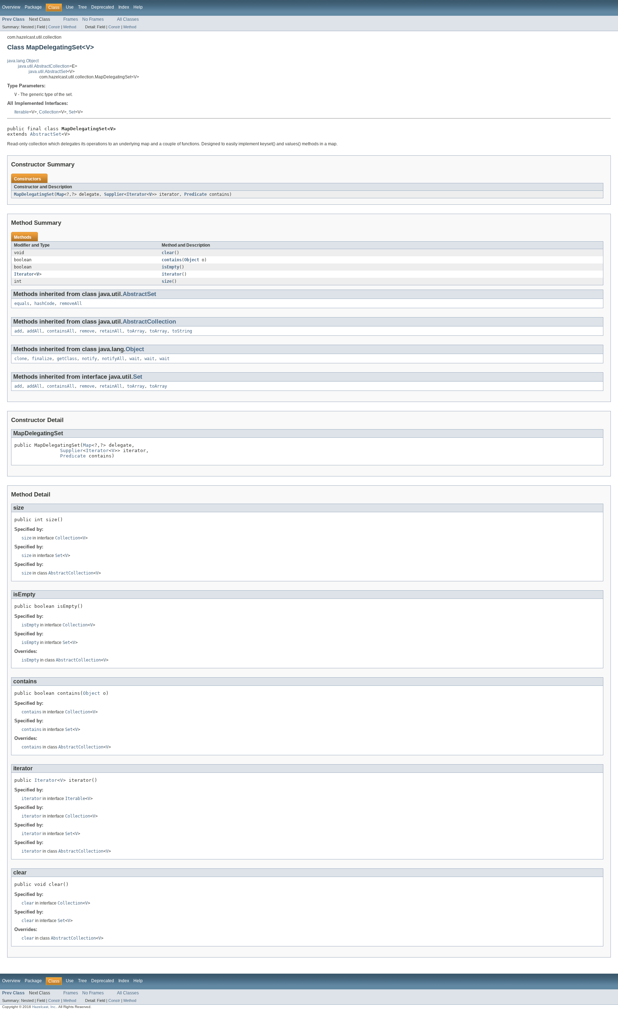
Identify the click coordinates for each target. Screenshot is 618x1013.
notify (89, 358)
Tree (82, 7)
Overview (11, 7)
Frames (70, 19)
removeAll (70, 303)
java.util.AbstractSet (48, 71)
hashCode (44, 303)
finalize (42, 358)
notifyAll (113, 358)
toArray (135, 331)
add (18, 331)
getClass (67, 358)
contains (172, 259)
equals (21, 303)
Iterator (137, 194)
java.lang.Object (23, 60)
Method (69, 27)
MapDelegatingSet (34, 194)
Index (123, 7)
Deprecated (102, 7)
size (167, 281)
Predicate (195, 194)
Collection (49, 112)
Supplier (114, 194)
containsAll (60, 331)
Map (60, 194)
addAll (34, 331)
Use (70, 7)
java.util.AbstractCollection (43, 66)
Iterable (21, 112)
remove (86, 331)
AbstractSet (46, 134)
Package (33, 7)
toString (182, 331)
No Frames (93, 19)
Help (138, 7)
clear (168, 252)
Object (191, 259)
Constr (54, 27)
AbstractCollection (149, 321)
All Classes (128, 19)
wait (134, 358)
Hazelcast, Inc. (44, 1007)
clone (20, 358)
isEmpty (170, 267)
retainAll (110, 331)
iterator (172, 274)
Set (72, 112)
